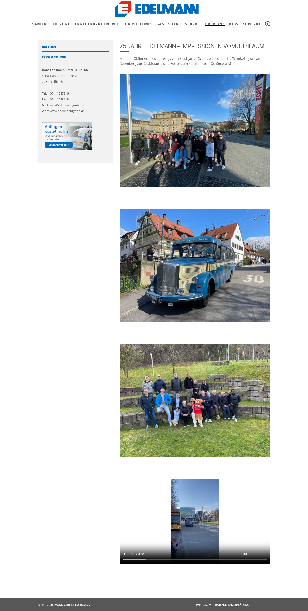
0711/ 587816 (59, 93)
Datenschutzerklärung (232, 605)
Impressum (203, 605)
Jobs (233, 24)
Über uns (215, 24)
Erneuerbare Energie (98, 24)
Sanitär (40, 24)
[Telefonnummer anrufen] (268, 24)
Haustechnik (138, 24)
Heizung (62, 24)
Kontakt (251, 24)
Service (193, 24)
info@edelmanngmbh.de (67, 105)
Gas (160, 24)
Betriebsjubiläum (54, 56)
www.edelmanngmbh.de (67, 111)
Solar (174, 24)
